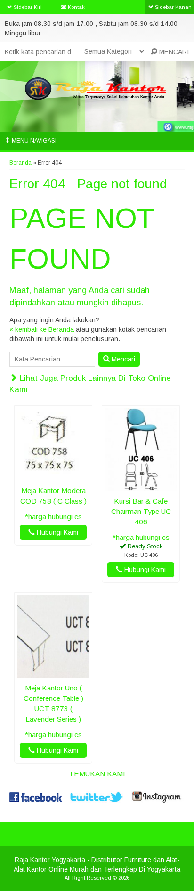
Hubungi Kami (56, 532)
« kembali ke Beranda (41, 329)
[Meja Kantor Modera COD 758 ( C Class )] (53, 476)
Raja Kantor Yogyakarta (50, 860)
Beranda (20, 163)
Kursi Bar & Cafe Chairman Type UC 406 (141, 511)
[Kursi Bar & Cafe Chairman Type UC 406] (141, 486)
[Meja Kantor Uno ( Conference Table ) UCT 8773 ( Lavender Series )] (53, 673)
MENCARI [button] (173, 52)
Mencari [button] (122, 359)
